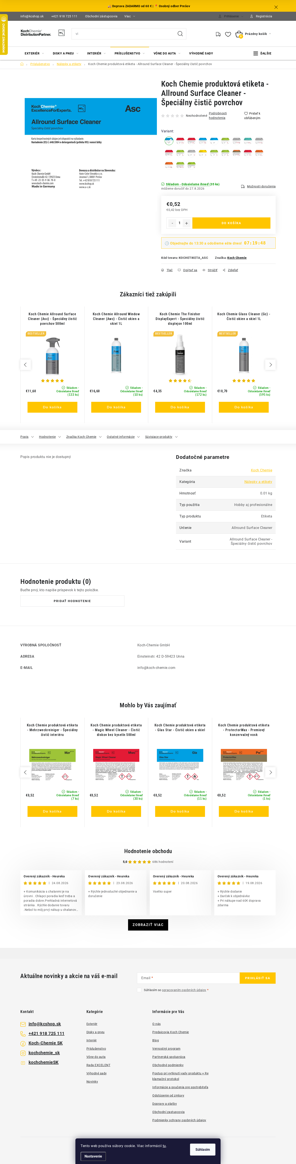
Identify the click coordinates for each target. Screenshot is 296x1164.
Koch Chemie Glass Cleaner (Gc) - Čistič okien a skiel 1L (243, 316)
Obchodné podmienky (168, 1065)
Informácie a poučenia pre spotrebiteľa (180, 1087)
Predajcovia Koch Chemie (170, 1032)
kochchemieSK (44, 1062)
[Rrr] (248, 153)
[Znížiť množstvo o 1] (172, 223)
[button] (52, 402)
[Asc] (169, 141)
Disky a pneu (95, 1032)
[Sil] (259, 153)
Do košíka (231, 223)
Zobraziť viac (148, 925)
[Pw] (236, 153)
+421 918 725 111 (64, 16)
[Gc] (214, 141)
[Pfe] (191, 165)
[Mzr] (180, 153)
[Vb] (180, 165)
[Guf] (248, 141)
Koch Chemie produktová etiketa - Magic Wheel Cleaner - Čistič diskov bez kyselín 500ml (116, 730)
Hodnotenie (47, 436)
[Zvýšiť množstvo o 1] (186, 223)
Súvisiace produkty (158, 436)
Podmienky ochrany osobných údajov (179, 1120)
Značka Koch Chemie (81, 436)
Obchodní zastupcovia (168, 1112)
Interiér (91, 1040)
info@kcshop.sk (32, 16)
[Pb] (225, 153)
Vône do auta (96, 1057)
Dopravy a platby (164, 1103)
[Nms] (202, 153)
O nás (156, 1024)
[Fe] (191, 141)
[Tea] (169, 165)
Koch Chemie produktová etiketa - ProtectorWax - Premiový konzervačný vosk (243, 730)
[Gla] (202, 141)
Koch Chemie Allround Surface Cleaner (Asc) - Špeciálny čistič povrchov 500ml (52, 319)
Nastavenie (93, 1156)
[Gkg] (236, 141)
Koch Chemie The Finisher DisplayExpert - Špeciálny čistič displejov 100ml (180, 319)
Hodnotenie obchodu (148, 851)
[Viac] (262, 53)
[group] (52, 365)
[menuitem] (34, 53)
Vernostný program (166, 1048)
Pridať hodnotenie (72, 601)
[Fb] (180, 141)
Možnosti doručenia (261, 186)
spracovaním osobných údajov (184, 990)
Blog (155, 1040)
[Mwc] (169, 153)
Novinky (92, 1081)
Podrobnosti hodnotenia (218, 116)
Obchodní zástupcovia (101, 16)
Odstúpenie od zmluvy (168, 1095)
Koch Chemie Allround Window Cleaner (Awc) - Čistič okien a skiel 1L (116, 319)
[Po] (214, 153)
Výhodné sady (96, 1073)
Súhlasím (202, 1150)
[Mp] (191, 153)
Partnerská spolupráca (168, 1057)
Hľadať (180, 33)
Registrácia (264, 16)
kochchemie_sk (44, 1052)
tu (164, 1146)
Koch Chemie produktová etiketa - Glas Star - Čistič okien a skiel (180, 727)
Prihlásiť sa (257, 978)
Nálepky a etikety (258, 482)
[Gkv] (259, 141)
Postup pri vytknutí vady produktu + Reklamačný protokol (180, 1076)
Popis (24, 436)
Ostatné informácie (121, 436)
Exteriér (92, 1024)
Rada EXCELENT (98, 1065)
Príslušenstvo (96, 1048)
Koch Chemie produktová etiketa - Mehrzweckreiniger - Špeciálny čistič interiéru (52, 730)
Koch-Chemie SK (46, 1043)
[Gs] (225, 141)
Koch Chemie (237, 257)
